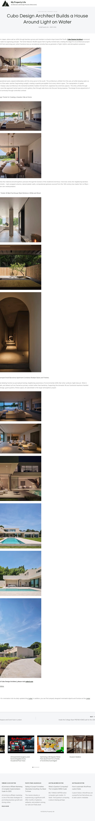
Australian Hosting (78, 783)
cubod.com (29, 681)
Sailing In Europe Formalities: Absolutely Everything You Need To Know (35, 789)
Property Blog (52, 11)
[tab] (32, 767)
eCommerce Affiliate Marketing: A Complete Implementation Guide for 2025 (12, 789)
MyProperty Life (44, 27)
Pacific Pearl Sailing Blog (33, 783)
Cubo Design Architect (75, 39)
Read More (5, 806)
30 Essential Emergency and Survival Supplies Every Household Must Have (20, 759)
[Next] (91, 750)
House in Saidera (75, 757)
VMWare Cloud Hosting (9, 783)
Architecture (42, 11)
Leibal (30, 698)
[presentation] (21, 744)
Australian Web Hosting (56, 783)
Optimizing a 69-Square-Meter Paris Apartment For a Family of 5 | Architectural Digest (50, 759)
